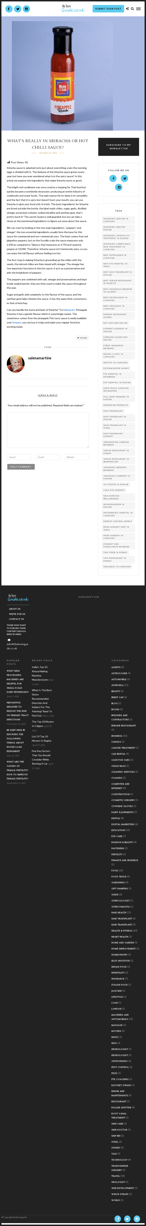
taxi (114, 1154)
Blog (114, 703)
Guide (115, 894)
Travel (115, 1176)
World (115, 1200)
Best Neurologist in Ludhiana (115, 299)
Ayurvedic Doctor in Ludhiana (116, 220)
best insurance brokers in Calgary (117, 290)
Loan (114, 1003)
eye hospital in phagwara (112, 375)
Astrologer (119, 673)
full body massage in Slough (116, 398)
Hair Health (118, 912)
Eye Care (116, 836)
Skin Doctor (119, 1130)
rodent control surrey (117, 521)
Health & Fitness (121, 930)
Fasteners (117, 848)
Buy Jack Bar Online (115, 323)
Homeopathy (119, 954)
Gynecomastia (120, 906)
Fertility (116, 854)
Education (118, 830)
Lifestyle (117, 997)
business (116, 736)
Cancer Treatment (123, 748)
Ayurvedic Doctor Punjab (114, 228)
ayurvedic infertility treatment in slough (116, 237)
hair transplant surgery (113, 435)
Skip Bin (116, 1136)
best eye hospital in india (115, 265)
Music (115, 1037)
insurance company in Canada (116, 477)
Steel (114, 1142)
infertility (118, 972)
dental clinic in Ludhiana (113, 355)
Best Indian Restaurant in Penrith (117, 282)
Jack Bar (116, 991)
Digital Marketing (123, 824)
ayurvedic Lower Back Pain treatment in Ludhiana (117, 246)
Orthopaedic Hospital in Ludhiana (118, 514)
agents (116, 667)
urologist (118, 1182)
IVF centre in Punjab (116, 484)
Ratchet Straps (121, 1085)
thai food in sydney (115, 552)
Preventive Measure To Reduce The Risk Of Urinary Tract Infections (18, 711)
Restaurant (118, 1101)
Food (47, 347)
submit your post (108, 8)
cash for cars (120, 760)
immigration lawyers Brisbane (116, 443)
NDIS (114, 1043)
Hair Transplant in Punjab (114, 418)
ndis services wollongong (111, 497)
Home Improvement (123, 948)
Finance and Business (124, 860)
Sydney (115, 1147)
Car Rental (118, 754)
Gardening (118, 882)
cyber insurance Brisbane (113, 347)
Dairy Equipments (122, 812)
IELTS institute (120, 961)
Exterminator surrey (116, 368)
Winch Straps (120, 1194)
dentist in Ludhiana (115, 363)
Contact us (16, 619)
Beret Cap (117, 697)
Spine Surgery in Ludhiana (113, 537)
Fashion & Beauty (122, 842)
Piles (114, 1073)
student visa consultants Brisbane (116, 545)
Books (115, 709)
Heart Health (119, 937)
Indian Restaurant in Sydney (116, 452)
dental (115, 818)
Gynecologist (120, 900)
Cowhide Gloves (122, 806)
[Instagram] (26, 8)
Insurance (117, 978)
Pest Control (120, 1067)
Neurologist (119, 1049)
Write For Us (17, 614)
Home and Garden (122, 942)
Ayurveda (117, 685)
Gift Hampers (119, 888)
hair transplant (113, 411)
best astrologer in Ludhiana (114, 256)
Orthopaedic (119, 1061)
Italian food (119, 985)
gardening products (115, 405)
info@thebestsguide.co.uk (17, 646)
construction (120, 794)
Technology (119, 1160)
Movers (116, 1031)
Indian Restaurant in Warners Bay (116, 460)
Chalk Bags (118, 766)
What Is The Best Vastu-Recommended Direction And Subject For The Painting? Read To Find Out (42, 703)
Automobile (119, 679)
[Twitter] (124, 178)
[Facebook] (113, 178)
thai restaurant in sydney (114, 559)
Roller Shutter (121, 1107)
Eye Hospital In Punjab (117, 383)
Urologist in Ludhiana (117, 567)
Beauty (115, 691)
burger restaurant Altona (115, 315)
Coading (116, 778)
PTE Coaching (120, 1079)
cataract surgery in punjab (115, 330)
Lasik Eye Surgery (114, 490)
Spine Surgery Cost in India (116, 528)
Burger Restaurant (123, 725)
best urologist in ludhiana (114, 307)
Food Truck (118, 876)
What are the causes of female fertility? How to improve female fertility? (17, 770)
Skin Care (117, 1123)
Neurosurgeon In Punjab (113, 505)
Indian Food (119, 967)
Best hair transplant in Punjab (117, 273)
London (116, 1009)
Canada (116, 742)
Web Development (122, 1188)
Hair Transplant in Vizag (114, 426)
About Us (15, 609)
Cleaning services (123, 772)
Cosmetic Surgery (123, 800)
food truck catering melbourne (116, 389)
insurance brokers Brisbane (114, 468)
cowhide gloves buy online (115, 338)
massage (117, 1025)
